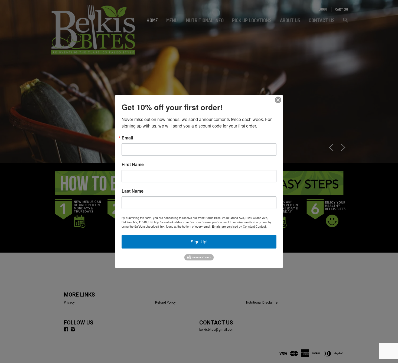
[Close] (278, 100)
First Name (133, 164)
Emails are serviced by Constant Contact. (239, 226)
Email (127, 138)
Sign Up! (199, 241)
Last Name (132, 191)
